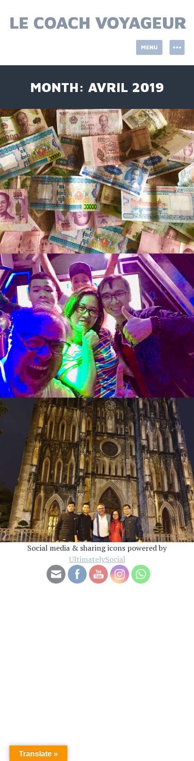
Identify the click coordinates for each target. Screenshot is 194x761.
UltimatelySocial (97, 559)
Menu (149, 47)
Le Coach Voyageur (98, 22)
